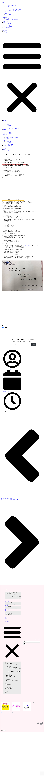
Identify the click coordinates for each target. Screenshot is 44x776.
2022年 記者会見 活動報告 (12, 19)
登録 (4, 22)
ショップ (5, 29)
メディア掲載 (6, 21)
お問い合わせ (6, 33)
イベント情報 (6, 13)
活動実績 (5, 17)
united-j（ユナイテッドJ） (13, 10)
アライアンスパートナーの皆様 (14, 9)
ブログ (4, 12)
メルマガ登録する (9, 26)
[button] (22, 77)
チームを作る (8, 25)
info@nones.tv (12, 239)
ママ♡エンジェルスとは (8, 4)
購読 (34, 344)
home (4, 2)
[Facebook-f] (37, 723)
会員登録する (8, 23)
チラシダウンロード (10, 15)
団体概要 (7, 6)
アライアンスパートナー (11, 8)
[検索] (24, 644)
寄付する (5, 30)
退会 (4, 31)
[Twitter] (41, 723)
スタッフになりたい (7, 27)
